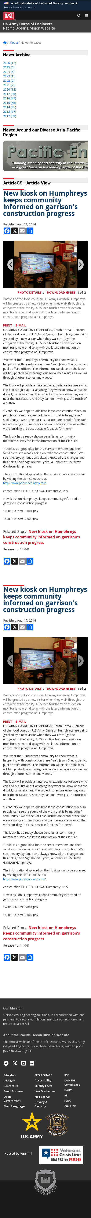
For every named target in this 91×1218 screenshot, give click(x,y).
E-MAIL (21, 325)
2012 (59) (9, 116)
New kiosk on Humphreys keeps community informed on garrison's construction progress (41, 537)
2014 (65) (9, 107)
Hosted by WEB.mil (18, 1154)
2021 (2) (8, 85)
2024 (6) (8, 72)
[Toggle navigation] (84, 16)
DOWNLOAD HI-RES (61, 292)
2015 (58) (9, 103)
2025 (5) (8, 67)
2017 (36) (9, 94)
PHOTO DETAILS (29, 292)
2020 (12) (9, 89)
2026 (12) (9, 63)
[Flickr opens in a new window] (32, 1063)
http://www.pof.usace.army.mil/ (24, 483)
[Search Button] (77, 16)
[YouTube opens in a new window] (23, 1063)
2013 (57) (9, 112)
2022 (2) (8, 81)
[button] (20, 7)
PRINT (7, 325)
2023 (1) (8, 76)
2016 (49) (9, 98)
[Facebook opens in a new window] (6, 1063)
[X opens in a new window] (15, 1063)
